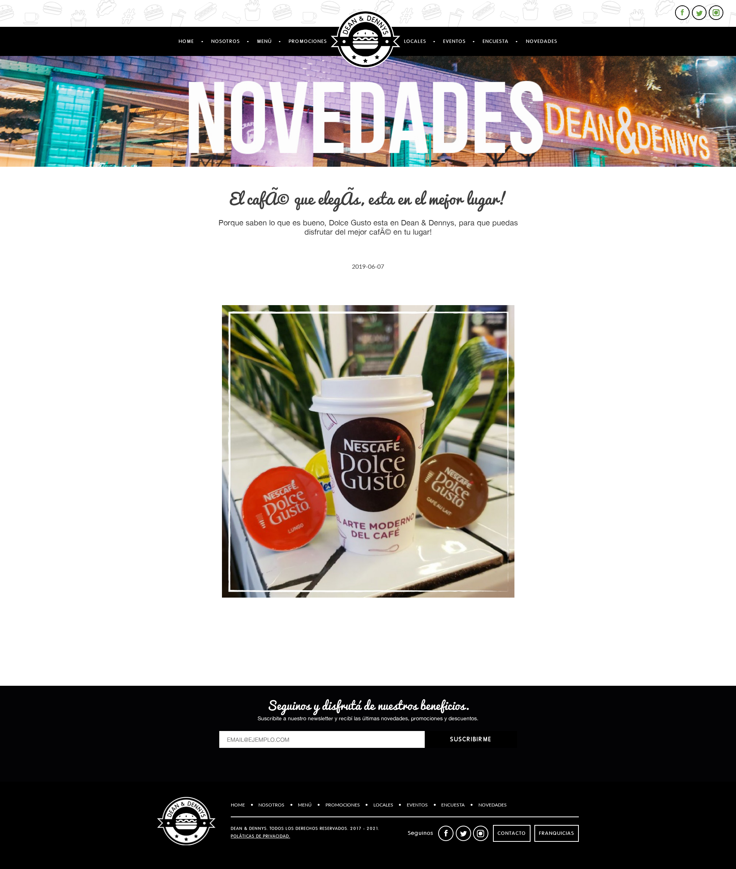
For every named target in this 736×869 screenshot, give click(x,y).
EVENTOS (454, 41)
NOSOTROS (225, 41)
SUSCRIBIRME (470, 739)
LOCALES (415, 41)
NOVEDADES (541, 41)
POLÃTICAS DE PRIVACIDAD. (260, 836)
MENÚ (264, 41)
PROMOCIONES (308, 41)
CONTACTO (512, 833)
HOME (186, 41)
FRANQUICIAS (556, 833)
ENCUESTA (496, 41)
